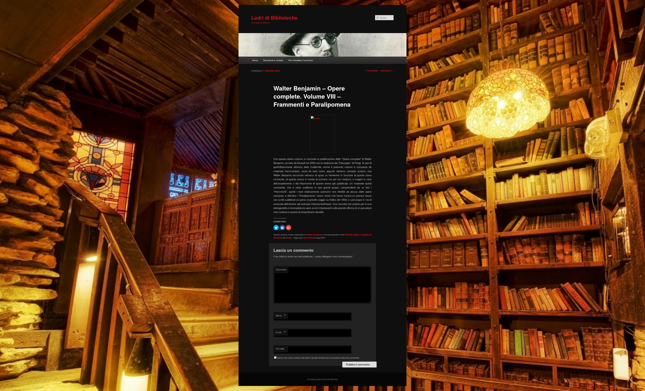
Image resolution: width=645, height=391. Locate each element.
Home (255, 60)
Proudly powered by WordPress (322, 379)
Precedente (371, 70)
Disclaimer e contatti (273, 60)
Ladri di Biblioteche (274, 17)
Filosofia (349, 234)
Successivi (387, 70)
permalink (308, 237)
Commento (281, 269)
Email (281, 332)
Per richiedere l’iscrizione (300, 60)
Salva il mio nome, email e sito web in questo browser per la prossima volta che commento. (318, 357)
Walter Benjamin (314, 234)
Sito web (280, 348)
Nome (281, 315)
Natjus (289, 237)
